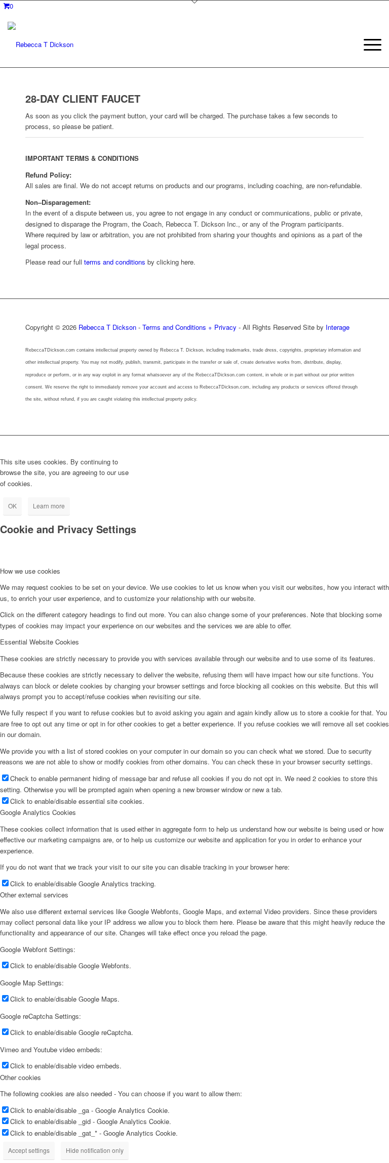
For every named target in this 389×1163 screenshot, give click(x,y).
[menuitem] (367, 44)
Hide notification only (95, 1150)
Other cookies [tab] (20, 1077)
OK (12, 505)
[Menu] (367, 44)
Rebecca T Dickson (107, 327)
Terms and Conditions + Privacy (189, 327)
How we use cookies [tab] (30, 571)
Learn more (49, 505)
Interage (337, 327)
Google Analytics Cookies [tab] (38, 812)
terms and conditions (114, 262)
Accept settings (29, 1150)
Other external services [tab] (34, 894)
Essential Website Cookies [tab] (39, 642)
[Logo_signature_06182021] (40, 44)
